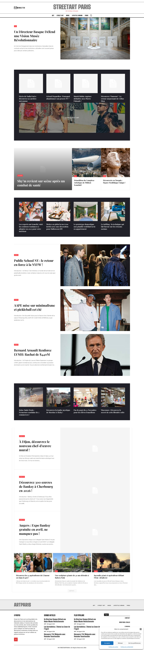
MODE (16, 255)
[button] (141, 629)
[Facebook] (16, 639)
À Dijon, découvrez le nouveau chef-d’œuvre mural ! (35, 445)
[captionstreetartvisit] (72, 118)
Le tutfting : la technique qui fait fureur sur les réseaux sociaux (112, 226)
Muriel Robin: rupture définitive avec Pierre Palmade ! (83, 98)
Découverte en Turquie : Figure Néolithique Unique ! (114, 181)
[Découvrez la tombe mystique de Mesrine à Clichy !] (58, 397)
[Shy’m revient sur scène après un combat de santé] (43, 169)
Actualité (20, 175)
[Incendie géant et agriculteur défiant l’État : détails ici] (111, 562)
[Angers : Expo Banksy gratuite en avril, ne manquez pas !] (95, 532)
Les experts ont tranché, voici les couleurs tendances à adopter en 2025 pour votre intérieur (31, 227)
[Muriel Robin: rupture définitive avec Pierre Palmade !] (86, 83)
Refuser (120, 643)
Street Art (22, 436)
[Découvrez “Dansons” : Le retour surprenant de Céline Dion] (113, 83)
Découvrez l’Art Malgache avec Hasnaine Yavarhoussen (54, 635)
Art (15, 26)
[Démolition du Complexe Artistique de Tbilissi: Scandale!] (86, 162)
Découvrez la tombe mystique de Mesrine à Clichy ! (58, 411)
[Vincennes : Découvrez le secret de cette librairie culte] (113, 397)
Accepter (107, 643)
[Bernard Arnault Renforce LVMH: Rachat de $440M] (95, 355)
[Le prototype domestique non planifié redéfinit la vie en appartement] (86, 211)
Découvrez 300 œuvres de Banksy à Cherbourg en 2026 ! (36, 486)
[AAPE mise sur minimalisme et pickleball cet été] (95, 310)
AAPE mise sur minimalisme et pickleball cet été (34, 307)
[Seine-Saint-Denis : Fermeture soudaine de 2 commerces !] (31, 397)
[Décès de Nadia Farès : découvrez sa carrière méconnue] (31, 83)
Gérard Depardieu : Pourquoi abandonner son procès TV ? (58, 97)
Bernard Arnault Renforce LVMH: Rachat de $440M (33, 352)
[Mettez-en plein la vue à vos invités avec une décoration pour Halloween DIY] (58, 211)
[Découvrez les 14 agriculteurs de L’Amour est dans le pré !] (33, 562)
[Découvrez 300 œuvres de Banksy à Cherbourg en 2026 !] (95, 490)
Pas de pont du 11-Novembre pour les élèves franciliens (85, 411)
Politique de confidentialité (127, 646)
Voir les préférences (134, 643)
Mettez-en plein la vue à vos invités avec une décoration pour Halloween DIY (57, 226)
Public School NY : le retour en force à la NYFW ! (34, 262)
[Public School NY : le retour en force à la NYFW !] (95, 265)
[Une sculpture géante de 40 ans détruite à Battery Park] (72, 562)
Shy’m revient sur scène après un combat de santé (41, 183)
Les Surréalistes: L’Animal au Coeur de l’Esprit (57, 628)
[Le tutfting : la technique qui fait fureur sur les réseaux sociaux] (113, 211)
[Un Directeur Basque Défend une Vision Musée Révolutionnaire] (95, 38)
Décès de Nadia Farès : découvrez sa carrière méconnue (28, 98)
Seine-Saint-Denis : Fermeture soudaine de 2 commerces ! (29, 412)
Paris (96, 571)
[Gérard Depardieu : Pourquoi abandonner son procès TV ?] (58, 83)
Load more (71, 590)
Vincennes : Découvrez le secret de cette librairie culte (112, 411)
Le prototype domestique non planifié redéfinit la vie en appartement (84, 226)
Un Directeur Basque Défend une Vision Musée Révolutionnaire (34, 36)
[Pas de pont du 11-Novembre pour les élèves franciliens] (86, 397)
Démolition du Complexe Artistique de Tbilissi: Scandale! (84, 182)
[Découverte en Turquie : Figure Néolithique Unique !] (115, 162)
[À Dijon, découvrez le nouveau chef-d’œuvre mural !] (95, 448)
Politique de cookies (113, 646)
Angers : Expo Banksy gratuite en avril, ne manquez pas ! (34, 529)
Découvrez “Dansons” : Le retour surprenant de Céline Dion (112, 98)
